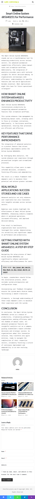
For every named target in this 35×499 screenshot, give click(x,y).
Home (12, 6)
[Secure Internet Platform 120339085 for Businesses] (9, 386)
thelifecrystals (20, 6)
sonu (9, 21)
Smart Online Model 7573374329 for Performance (23, 411)
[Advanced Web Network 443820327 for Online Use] (26, 386)
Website (3, 465)
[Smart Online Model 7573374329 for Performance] (26, 403)
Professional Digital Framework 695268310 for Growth (8, 411)
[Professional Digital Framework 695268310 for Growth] (9, 403)
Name (3, 451)
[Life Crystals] (11, 2)
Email (3, 458)
